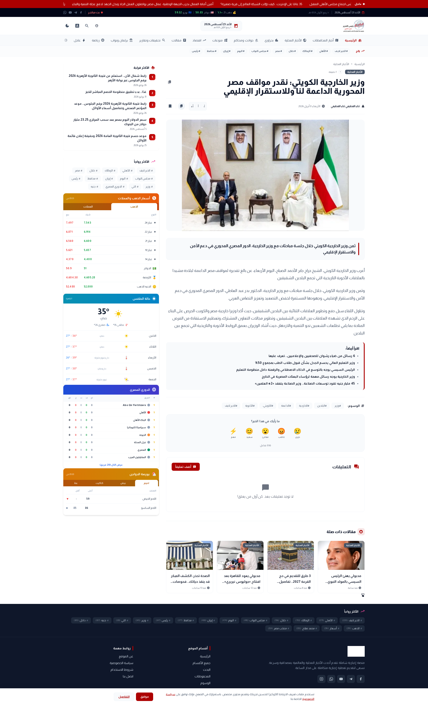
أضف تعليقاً (185, 467)
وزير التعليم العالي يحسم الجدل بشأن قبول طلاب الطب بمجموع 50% (305, 363)
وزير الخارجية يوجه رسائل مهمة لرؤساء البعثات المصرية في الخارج (308, 376)
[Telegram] (75, 12)
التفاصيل (124, 696)
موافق (144, 696)
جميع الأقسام (201, 663)
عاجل (80, 40)
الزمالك (307, 51)
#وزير (338, 405)
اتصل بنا (128, 676)
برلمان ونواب (122, 40)
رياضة (98, 40)
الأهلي (323, 51)
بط (75, 483)
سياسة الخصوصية (121, 663)
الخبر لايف (341, 51)
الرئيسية (353, 40)
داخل (81, 620)
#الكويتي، (268, 405)
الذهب (134, 206)
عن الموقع (126, 656)
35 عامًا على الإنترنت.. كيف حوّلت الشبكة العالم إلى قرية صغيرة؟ (239, 4)
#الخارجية (304, 405)
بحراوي (271, 40)
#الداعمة (286, 405)
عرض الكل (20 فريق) (111, 464)
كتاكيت (99, 483)
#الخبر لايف (231, 405)
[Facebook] (80, 12)
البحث (206, 669)
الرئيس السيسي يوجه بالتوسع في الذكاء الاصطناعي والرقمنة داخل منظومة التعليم (295, 369)
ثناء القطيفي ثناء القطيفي (348, 106)
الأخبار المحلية (296, 40)
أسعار (331, 628)
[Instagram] (321, 679)
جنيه (94, 186)
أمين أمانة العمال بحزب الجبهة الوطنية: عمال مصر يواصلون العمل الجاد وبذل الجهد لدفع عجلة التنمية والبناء (120, 4)
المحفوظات (202, 676)
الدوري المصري (114, 186)
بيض (123, 483)
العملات (88, 206)
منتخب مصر (278, 628)
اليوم (241, 51)
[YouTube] (70, 12)
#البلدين (322, 405)
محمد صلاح (306, 628)
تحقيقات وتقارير (152, 40)
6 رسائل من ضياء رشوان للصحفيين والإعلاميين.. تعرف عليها (312, 356)
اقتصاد (199, 40)
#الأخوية (250, 405)
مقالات (179, 40)
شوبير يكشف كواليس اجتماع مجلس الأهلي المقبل (320, 4)
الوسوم (205, 683)
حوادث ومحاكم (246, 40)
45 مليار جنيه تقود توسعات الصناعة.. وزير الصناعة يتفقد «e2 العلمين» (305, 383)
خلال (292, 51)
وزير (149, 186)
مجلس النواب (259, 51)
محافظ (211, 51)
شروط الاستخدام (122, 669)
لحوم (146, 483)
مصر (278, 51)
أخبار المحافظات (326, 40)
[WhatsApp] (64, 12)
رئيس (196, 51)
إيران (226, 51)
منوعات (220, 40)
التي (135, 186)
